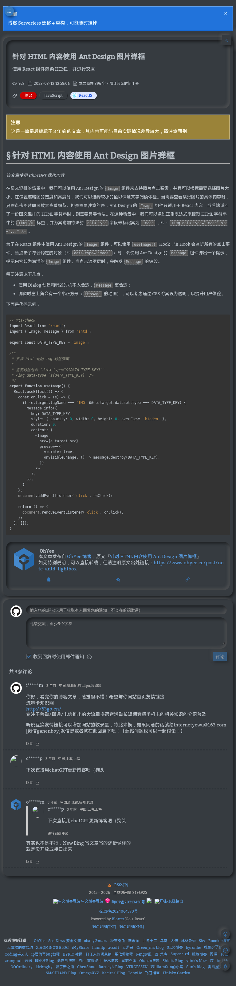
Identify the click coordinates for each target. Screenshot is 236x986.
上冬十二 (149, 940)
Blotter (118, 919)
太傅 (174, 940)
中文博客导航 (91, 901)
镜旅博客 (199, 954)
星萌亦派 (128, 960)
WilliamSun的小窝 (167, 966)
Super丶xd (180, 954)
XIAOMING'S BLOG (52, 947)
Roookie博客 (219, 940)
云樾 (28, 960)
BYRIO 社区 (73, 954)
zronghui (13, 960)
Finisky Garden (176, 973)
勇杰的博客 (66, 960)
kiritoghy (44, 966)
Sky (202, 940)
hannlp (98, 947)
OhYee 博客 (79, 556)
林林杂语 (188, 940)
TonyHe (135, 973)
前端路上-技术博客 (102, 960)
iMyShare (80, 947)
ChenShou (86, 966)
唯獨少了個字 (215, 947)
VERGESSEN (137, 966)
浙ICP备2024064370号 (118, 911)
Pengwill (143, 954)
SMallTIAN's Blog (61, 973)
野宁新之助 (65, 966)
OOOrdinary (21, 966)
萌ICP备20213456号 (127, 902)
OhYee (39, 940)
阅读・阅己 (219, 954)
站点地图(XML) (131, 926)
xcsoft (113, 947)
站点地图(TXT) (104, 926)
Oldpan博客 (149, 960)
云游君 (127, 947)
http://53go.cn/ (43, 708)
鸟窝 (163, 940)
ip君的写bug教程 (45, 954)
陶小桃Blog (44, 960)
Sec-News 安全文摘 (64, 940)
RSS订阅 (121, 884)
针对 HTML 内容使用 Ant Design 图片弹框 (153, 556)
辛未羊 (133, 940)
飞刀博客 (152, 973)
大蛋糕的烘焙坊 (20, 947)
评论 (220, 656)
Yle (81, 960)
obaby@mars (95, 940)
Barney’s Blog (111, 966)
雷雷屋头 (215, 966)
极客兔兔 (117, 940)
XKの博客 (175, 947)
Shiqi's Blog (173, 960)
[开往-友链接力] (169, 901)
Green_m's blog (150, 947)
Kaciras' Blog (113, 973)
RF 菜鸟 (161, 954)
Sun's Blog (195, 966)
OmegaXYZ (89, 973)
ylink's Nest (196, 960)
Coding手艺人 (16, 954)
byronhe (193, 947)
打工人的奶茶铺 (99, 954)
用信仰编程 (124, 954)
